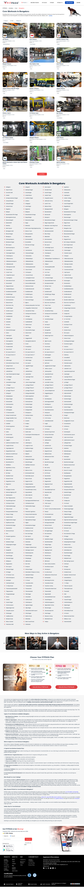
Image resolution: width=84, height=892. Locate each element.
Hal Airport (47, 324)
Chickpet (66, 255)
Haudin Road (48, 332)
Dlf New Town (48, 286)
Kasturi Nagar (67, 407)
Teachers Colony (49, 585)
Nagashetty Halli (68, 481)
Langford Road (9, 445)
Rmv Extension (48, 533)
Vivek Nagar (48, 613)
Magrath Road (48, 451)
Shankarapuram (29, 552)
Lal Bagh (47, 442)
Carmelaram (9, 250)
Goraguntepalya (68, 316)
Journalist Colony (49, 382)
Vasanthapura (48, 599)
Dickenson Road (29, 286)
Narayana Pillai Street (69, 489)
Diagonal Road (9, 286)
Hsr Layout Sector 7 (30, 354)
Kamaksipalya (48, 398)
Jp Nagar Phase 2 (49, 385)
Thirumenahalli (28, 591)
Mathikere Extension (30, 464)
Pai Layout (47, 506)
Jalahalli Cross (67, 368)
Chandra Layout (68, 253)
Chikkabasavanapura (11, 261)
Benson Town (28, 231)
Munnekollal (48, 475)
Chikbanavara (9, 258)
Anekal (7, 195)
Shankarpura (48, 552)
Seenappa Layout (29, 550)
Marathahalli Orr (10, 462)
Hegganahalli (28, 338)
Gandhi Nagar (9, 308)
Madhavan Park (48, 448)
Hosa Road (47, 346)
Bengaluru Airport (49, 228)
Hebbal (27, 335)
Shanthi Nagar (28, 555)
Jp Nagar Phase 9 (29, 390)
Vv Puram (66, 613)
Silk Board (47, 561)
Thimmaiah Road (68, 588)
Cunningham (9, 277)
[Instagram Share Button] (48, 868)
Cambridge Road (68, 247)
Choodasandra (68, 266)
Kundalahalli (28, 437)
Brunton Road (48, 242)
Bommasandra (48, 239)
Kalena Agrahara (29, 396)
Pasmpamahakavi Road (12, 511)
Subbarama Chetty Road (51, 574)
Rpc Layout (28, 536)
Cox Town (47, 272)
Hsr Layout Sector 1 (68, 349)
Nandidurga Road (68, 486)
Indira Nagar (28, 360)
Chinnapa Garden (68, 264)
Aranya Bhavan (9, 200)
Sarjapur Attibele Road (30, 547)
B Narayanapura (10, 239)
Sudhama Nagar (29, 577)
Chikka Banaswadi (68, 258)
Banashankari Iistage (30, 214)
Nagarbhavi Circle (10, 481)
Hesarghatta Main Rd (30, 341)
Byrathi (27, 247)
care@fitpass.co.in (63, 864)
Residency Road (29, 528)
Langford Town (29, 445)
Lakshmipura (28, 442)
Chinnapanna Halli (10, 266)
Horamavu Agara (68, 343)
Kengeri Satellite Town (11, 418)
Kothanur (8, 429)
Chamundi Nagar (29, 253)
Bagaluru (8, 209)
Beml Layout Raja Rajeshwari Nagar (33, 228)
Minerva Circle (28, 470)
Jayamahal (28, 374)
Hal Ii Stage (28, 327)
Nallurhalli (47, 486)
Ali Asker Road (48, 189)
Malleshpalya (67, 453)
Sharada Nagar (9, 558)
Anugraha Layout (49, 198)
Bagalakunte (67, 206)
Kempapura (28, 412)
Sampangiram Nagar (11, 544)
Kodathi (27, 420)
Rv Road (8, 539)
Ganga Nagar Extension (69, 308)
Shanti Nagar (67, 555)
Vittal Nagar (28, 613)
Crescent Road (29, 275)
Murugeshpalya (68, 475)
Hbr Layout (66, 332)
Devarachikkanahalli (30, 283)
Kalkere (46, 396)
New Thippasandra (10, 497)
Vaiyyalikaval (67, 596)
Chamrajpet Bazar (10, 253)
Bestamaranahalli (49, 231)
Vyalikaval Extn (9, 616)
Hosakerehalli (9, 346)
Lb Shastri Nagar (68, 445)
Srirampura (47, 569)
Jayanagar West (29, 376)
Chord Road (9, 269)
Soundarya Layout (49, 566)
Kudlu (7, 431)
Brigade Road (67, 239)
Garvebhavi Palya (49, 310)
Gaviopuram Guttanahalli (51, 313)
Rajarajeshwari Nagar (30, 519)
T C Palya (66, 583)
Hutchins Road (28, 357)
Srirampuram (67, 569)
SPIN (50, 797)
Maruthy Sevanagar (69, 462)
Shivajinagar (28, 558)
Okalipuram (67, 500)
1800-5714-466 (52, 864)
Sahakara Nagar (10, 541)
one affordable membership (71, 792)
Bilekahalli (47, 236)
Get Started (69, 2)
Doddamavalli (48, 291)
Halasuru (8, 327)
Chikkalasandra (29, 264)
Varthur (8, 599)
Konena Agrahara (10, 426)
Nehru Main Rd (28, 495)
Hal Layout (47, 327)
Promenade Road (49, 514)
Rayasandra (9, 528)
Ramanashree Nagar (30, 525)
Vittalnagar (9, 613)
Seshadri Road (9, 552)
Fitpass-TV (59, 2)
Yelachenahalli (67, 621)
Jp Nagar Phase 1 (29, 385)
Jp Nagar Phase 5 (29, 387)
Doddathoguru (29, 294)
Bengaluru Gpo (67, 228)
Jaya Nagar (9, 376)
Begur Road (67, 222)
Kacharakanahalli (68, 390)
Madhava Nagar (29, 448)
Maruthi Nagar (28, 462)
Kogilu (46, 423)
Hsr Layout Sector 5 (68, 352)
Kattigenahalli (28, 409)
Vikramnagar (48, 607)
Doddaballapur (68, 286)
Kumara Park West (49, 434)
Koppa (27, 426)
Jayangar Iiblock (68, 376)
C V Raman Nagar (68, 277)
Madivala (66, 448)
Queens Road (9, 517)
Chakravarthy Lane (49, 250)
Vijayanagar (67, 605)
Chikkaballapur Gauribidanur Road (53, 258)
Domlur (46, 297)
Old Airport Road (10, 503)
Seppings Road (48, 550)
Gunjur (46, 321)
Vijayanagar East (10, 607)
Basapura (47, 217)
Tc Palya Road (9, 585)
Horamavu (47, 343)
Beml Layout (9, 228)
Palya (26, 508)
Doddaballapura (10, 288)
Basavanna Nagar (29, 220)
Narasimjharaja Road (50, 489)
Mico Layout (67, 467)
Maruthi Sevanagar (49, 462)
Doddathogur (9, 294)
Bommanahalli (28, 239)
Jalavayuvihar (48, 371)
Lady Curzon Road (68, 437)
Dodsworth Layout (10, 297)
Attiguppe (27, 203)
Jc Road (27, 379)
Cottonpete (28, 272)
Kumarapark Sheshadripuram (32, 434)
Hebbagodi (8, 335)
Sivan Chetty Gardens (50, 563)
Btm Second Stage (29, 244)
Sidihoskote (28, 561)
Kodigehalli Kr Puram (69, 420)
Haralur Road (67, 330)
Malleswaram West (49, 456)
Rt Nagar (66, 536)
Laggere (8, 440)
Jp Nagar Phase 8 (10, 390)
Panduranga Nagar (68, 508)
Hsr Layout (47, 349)
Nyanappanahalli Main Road (32, 500)
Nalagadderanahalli (30, 486)
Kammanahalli (67, 401)
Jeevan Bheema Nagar (69, 379)
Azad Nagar (28, 206)
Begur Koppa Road (49, 222)
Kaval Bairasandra (49, 409)
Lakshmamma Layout (69, 440)
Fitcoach (44, 2)
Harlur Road (28, 332)
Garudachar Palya (29, 310)
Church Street (28, 269)
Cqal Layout (67, 272)
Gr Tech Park (67, 319)
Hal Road (66, 327)
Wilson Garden (9, 621)
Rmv (7, 533)
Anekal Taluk (48, 195)
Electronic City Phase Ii (69, 302)
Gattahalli (66, 310)
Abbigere (8, 187)
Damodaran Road (10, 280)
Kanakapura (48, 404)
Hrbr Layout (28, 349)
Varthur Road (28, 599)
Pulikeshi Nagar (67, 514)
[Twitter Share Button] (46, 868)
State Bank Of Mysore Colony (32, 572)
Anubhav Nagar (29, 198)
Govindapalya (28, 319)
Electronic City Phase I (50, 302)
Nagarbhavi (67, 478)
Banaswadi (47, 214)
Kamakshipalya (29, 398)
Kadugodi (8, 393)
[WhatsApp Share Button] (55, 868)
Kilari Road (66, 418)
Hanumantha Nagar (30, 330)
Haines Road (28, 324)
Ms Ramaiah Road (29, 473)
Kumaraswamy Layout (69, 434)
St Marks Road (67, 572)
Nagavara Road (48, 484)
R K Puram (66, 530)
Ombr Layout (48, 503)
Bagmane (27, 209)
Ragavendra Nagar (68, 517)
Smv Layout (8, 566)
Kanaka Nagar (28, 404)
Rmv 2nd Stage (29, 533)
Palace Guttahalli (68, 506)
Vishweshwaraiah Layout (31, 610)
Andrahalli (66, 192)
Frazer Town (48, 305)
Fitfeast (52, 2)
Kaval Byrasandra (68, 409)
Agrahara (66, 187)
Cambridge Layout (49, 247)
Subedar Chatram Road (70, 574)
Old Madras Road (29, 503)
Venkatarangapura (49, 602)
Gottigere (8, 319)
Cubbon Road (67, 275)
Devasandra (67, 283)
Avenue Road (9, 206)
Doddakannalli (28, 291)
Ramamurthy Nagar (11, 525)
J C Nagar (8, 379)
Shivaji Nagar (48, 558)
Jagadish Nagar (29, 365)
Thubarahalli (48, 591)
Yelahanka (27, 624)
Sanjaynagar (28, 544)
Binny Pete (66, 236)
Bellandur (27, 225)
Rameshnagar (67, 525)
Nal (7, 486)
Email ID (13, 836)
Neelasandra (9, 495)
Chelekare (47, 255)
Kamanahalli (9, 401)
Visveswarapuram (49, 610)
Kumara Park (9, 434)
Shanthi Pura (48, 555)
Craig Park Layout (10, 275)
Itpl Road (47, 363)
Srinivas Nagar (28, 569)
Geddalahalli (9, 316)
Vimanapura (67, 607)
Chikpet (46, 264)
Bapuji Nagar (28, 217)
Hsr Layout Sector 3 (30, 352)
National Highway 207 (11, 492)
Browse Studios (35, 2)
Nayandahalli (28, 492)
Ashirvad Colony (49, 200)
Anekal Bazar (28, 195)
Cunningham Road (29, 277)
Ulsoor (7, 596)
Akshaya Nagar (29, 189)
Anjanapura (67, 195)
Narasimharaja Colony (30, 489)
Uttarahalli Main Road (50, 596)
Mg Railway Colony (10, 467)
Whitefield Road (48, 618)
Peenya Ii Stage (67, 511)
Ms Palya (8, 473)
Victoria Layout (9, 605)
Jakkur (27, 368)
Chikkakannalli (9, 264)
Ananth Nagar (48, 192)
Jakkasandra (67, 365)
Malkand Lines (48, 453)
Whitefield (27, 618)
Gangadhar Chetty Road (31, 308)
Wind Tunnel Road (29, 621)
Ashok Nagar (67, 200)
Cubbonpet (47, 275)
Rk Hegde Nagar (49, 530)
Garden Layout (9, 310)
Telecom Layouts (68, 585)
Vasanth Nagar (67, 599)
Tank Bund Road (10, 583)
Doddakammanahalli (11, 291)
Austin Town (48, 203)
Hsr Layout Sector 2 (10, 352)
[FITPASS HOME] (11, 3)
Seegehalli (8, 550)
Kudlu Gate (28, 431)
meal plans (77, 798)
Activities (11, 8)
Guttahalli (66, 321)
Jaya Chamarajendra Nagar (13, 374)
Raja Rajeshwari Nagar (50, 519)
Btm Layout (8, 244)
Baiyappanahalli (49, 209)
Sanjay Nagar (48, 544)
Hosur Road (9, 349)
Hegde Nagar (9, 338)
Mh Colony (47, 467)
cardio (42, 797)
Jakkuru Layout (48, 368)
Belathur (8, 225)
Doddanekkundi (68, 291)
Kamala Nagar (67, 398)
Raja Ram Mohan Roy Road (70, 519)
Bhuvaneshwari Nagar (69, 233)
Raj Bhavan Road (10, 522)
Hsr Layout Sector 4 (49, 352)
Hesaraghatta (9, 341)
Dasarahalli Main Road (50, 280)
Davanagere (67, 280)
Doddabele (47, 288)
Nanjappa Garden (10, 489)
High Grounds (48, 341)
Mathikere (8, 464)
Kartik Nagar (9, 407)
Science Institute (68, 547)
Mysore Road (28, 478)
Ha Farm (8, 324)
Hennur (46, 338)
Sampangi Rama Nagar (69, 541)
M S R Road (47, 473)
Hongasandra (9, 343)
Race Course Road (29, 517)
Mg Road (27, 467)
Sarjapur (8, 547)
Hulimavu (66, 354)
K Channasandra (10, 412)
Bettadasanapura (68, 231)
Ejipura (27, 302)
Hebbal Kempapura (69, 335)
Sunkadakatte (67, 577)
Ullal (65, 594)
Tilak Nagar (28, 594)
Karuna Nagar (28, 407)
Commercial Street (68, 269)
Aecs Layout (48, 187)
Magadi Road (28, 451)
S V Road (27, 580)
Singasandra (9, 563)
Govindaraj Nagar (49, 319)
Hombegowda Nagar (69, 341)
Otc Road (66, 503)
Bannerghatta (67, 214)
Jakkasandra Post (10, 368)
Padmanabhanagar (11, 506)
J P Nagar (8, 385)
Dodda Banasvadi (29, 288)
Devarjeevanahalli (49, 283)
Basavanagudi (9, 220)
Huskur (7, 357)
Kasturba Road (48, 407)
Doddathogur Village (50, 294)
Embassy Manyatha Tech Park (32, 305)
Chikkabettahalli (49, 261)
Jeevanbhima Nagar (11, 382)
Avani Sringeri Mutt (68, 203)
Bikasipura (8, 236)
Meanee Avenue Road (69, 464)
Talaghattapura (68, 580)
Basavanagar (67, 217)
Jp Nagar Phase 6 (49, 387)
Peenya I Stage (9, 514)
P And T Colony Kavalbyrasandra (53, 508)
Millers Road (9, 470)
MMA (52, 797)
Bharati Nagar (9, 233)
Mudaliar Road (9, 475)
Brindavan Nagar (10, 242)
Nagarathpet (48, 478)
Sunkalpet (8, 580)
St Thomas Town (10, 574)
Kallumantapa (67, 396)
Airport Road (9, 189)
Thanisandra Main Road (50, 588)
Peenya (46, 511)
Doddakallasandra (68, 288)
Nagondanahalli (68, 484)
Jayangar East (48, 376)
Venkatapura (28, 602)
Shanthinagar (9, 555)
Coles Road (47, 269)
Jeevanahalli (48, 379)
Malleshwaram (9, 456)
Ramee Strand (48, 525)
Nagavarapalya (29, 484)
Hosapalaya (28, 346)
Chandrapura (9, 255)
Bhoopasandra (29, 233)
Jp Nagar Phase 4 (10, 387)
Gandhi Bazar (67, 305)
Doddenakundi (67, 294)
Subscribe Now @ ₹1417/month (66, 687)
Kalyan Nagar (9, 398)
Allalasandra (67, 189)
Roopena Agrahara (10, 536)
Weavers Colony (49, 616)
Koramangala (48, 426)
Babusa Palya (48, 206)
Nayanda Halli (48, 492)
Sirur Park (27, 563)
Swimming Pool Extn (49, 580)
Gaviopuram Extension (30, 313)
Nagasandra (48, 481)
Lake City (27, 440)
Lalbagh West (67, 442)
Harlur (7, 332)
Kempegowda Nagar (69, 412)
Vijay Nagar (28, 607)
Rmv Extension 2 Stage (69, 533)
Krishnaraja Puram (29, 429)
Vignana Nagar (29, 605)
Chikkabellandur (29, 261)
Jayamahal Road (49, 374)
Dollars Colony (28, 297)
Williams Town (67, 618)
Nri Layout (66, 497)
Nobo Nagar (48, 497)
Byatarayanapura (10, 247)
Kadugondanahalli (29, 393)
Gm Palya (47, 316)
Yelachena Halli (9, 624)
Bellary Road (67, 225)
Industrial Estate (49, 360)
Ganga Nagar (48, 308)
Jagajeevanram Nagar (50, 365)
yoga (47, 797)
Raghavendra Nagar (11, 519)
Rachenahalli (48, 517)
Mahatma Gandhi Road (11, 453)
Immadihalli (47, 357)
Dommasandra (9, 299)
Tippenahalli (48, 594)
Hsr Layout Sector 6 (10, 354)
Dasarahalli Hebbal (30, 280)
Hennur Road (67, 338)
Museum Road (9, 478)
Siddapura (8, 561)
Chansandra (28, 255)
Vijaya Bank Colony (49, 605)
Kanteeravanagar (68, 404)
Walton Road (28, 616)
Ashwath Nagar (10, 203)
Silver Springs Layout (69, 561)
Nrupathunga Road (10, 500)
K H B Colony (48, 418)
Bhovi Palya (47, 233)
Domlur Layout (67, 297)
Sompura (27, 566)
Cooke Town (9, 272)
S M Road (66, 563)
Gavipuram (66, 313)
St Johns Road (48, 572)
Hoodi (26, 343)
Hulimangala (48, 354)
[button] (24, 3)
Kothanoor (66, 426)
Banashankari (48, 211)
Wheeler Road (9, 618)
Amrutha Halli (9, 192)
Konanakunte (67, 423)
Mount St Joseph (68, 470)
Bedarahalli (9, 222)
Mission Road (48, 470)
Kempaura (47, 412)
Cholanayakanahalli (30, 266)
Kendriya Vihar (48, 415)
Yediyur (46, 621)
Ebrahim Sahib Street (69, 299)
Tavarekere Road (49, 583)
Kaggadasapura (49, 393)
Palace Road (9, 508)
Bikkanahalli (28, 236)
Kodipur (27, 423)
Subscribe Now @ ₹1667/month (40, 687)
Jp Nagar (66, 382)
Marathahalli (67, 459)
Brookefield (28, 242)
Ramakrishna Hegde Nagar (70, 522)
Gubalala (8, 321)
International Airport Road (12, 363)
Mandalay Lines (9, 459)
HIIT (45, 797)
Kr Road (66, 429)
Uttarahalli (28, 596)
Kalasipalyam (9, 396)
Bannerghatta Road (11, 217)
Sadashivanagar (29, 539)
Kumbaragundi (9, 437)
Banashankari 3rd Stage (70, 211)
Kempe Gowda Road (11, 415)
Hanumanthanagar (10, 330)
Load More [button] (42, 174)
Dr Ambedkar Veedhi (50, 299)
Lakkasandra (48, 440)
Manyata (47, 459)
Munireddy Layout (29, 475)
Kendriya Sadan (29, 415)
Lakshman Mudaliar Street (12, 442)
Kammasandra (9, 404)
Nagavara (8, 484)
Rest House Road (49, 528)
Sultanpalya (48, 577)
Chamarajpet (67, 250)
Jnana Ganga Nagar (30, 382)
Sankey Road (67, 544)
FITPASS (5, 8)
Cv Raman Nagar (49, 277)
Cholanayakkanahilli (50, 266)
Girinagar (27, 316)
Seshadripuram (67, 550)
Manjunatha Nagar (29, 459)
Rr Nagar (47, 536)
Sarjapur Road (48, 547)
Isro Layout (28, 363)
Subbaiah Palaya (29, 574)
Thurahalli (66, 591)
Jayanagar (66, 374)
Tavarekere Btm (29, 583)
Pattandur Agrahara (30, 511)
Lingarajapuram (10, 448)
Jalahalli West (28, 371)
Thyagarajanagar (10, 594)
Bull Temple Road (68, 244)
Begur (26, 222)
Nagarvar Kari (28, 481)
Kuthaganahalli (48, 437)
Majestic (27, 453)
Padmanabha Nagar (30, 506)
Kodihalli (8, 423)
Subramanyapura (10, 577)
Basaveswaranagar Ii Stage (70, 220)
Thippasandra (9, 591)
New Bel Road (67, 495)
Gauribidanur (9, 313)
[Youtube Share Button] (50, 868)
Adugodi (27, 187)
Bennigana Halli (9, 231)
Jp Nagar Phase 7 (68, 387)
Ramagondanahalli (49, 522)
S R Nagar (8, 572)
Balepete (27, 211)
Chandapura (48, 253)
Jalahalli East (9, 371)
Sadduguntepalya (68, 539)
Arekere (27, 200)
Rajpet (26, 522)
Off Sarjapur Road (49, 500)
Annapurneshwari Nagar (12, 198)
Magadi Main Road (10, 451)
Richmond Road (10, 530)
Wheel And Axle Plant (69, 616)
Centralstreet (28, 250)
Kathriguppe (9, 409)
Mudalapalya (67, 473)
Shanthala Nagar (68, 552)
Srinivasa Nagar (10, 569)
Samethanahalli (48, 541)
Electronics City (9, 305)
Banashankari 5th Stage (12, 214)
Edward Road (9, 302)
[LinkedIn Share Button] (53, 868)
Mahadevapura (68, 451)
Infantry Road (67, 360)
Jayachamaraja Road (69, 371)
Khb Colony (28, 418)
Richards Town (67, 528)
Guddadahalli (28, 321)
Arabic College (67, 198)
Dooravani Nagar (29, 299)
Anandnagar (28, 192)
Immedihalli (67, 357)
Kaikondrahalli (67, 393)
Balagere (66, 209)
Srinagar (66, 566)
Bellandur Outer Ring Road (51, 225)
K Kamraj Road (9, 420)
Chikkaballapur (29, 258)
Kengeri (66, 415)
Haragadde (47, 330)
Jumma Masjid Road (49, 390)
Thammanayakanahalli (11, 588)
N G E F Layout (28, 497)
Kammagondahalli (49, 401)
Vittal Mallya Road (68, 610)
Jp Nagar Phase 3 (68, 385)
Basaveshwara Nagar (50, 220)
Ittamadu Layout (68, 363)
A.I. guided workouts (58, 798)
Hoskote (66, 346)
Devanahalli (9, 283)
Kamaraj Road (28, 401)
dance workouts (57, 797)
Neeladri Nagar (67, 492)
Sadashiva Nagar (49, 539)
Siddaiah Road (67, 558)
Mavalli (46, 464)
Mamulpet (66, 456)
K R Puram (47, 429)
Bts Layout (47, 244)
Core (16, 8)
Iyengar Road (9, 365)
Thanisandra (28, 588)
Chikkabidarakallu (68, 261)
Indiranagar (9, 360)
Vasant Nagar (9, 602)
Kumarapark (67, 431)
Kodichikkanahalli (49, 420)
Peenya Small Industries (31, 514)
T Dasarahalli (28, 585)
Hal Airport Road (68, 324)
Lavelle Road (48, 445)
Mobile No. (6, 836)
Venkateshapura (68, 602)
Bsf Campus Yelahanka (69, 242)
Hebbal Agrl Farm (49, 335)
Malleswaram (28, 456)
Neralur (46, 495)
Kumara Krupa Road (50, 431)
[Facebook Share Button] (43, 868)
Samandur (27, 541)
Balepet (8, 211)
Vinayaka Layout (10, 610)
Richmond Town (29, 530)
